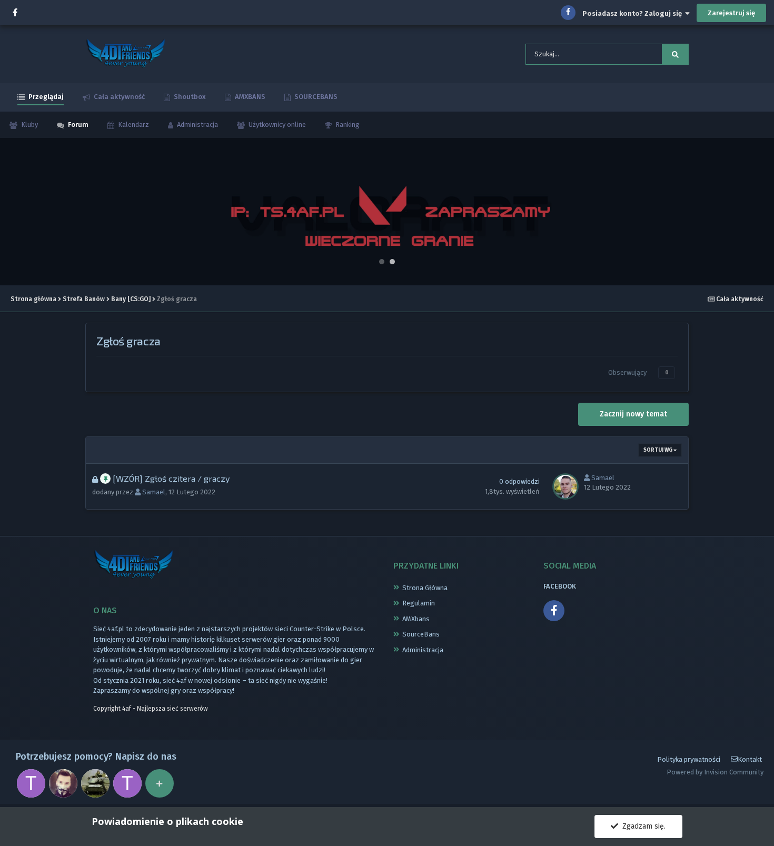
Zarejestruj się (731, 13)
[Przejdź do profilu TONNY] (31, 783)
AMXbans (416, 619)
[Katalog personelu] (159, 783)
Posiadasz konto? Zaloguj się (633, 13)
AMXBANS (249, 97)
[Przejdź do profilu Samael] (565, 486)
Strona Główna (425, 588)
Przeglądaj (45, 97)
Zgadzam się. (642, 826)
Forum (77, 124)
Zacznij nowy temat (633, 414)
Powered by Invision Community (715, 772)
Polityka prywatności (688, 759)
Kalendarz (132, 124)
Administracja (196, 124)
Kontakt (750, 759)
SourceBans (421, 634)
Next (760, 211)
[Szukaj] (675, 54)
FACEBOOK (559, 586)
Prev (13, 211)
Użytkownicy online (276, 124)
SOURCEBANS (315, 97)
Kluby (28, 124)
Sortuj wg (658, 450)
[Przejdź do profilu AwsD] (95, 783)
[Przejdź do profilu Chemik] (63, 783)
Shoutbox (189, 97)
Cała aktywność (118, 97)
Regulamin (418, 603)
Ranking (347, 124)
